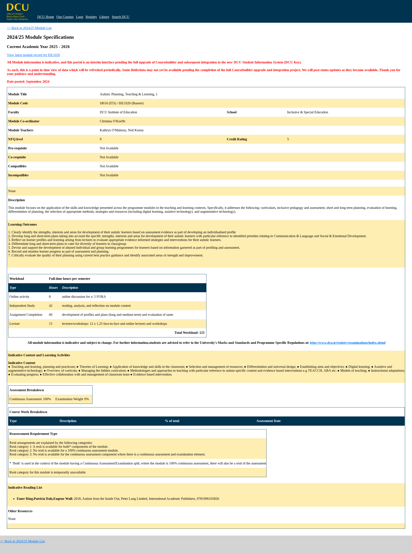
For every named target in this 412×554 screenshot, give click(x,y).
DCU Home (45, 17)
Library (104, 17)
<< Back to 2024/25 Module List (29, 28)
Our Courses (65, 17)
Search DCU (120, 17)
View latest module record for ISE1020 (33, 55)
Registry (91, 17)
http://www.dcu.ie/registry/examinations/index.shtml (347, 342)
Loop (79, 17)
